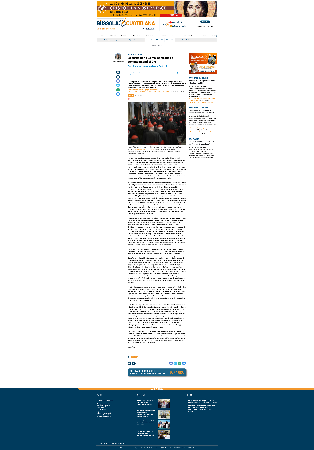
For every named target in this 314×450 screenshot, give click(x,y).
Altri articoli (157, 388)
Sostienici (149, 36)
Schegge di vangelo (111, 40)
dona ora (205, 22)
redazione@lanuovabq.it (104, 413)
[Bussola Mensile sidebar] (203, 63)
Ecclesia (160, 45)
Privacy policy (101, 443)
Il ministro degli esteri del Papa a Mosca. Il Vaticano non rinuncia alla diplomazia (146, 413)
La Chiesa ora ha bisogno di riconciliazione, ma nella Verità (201, 111)
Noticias (179, 26)
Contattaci (203, 36)
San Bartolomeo (188, 40)
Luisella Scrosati (118, 62)
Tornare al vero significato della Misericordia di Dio (202, 81)
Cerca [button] (213, 36)
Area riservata (187, 36)
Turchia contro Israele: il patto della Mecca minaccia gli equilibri (146, 402)
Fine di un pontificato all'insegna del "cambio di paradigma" (202, 143)
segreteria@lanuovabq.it (104, 415)
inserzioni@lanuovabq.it (104, 416)
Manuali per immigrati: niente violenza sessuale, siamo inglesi (145, 433)
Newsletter (205, 26)
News (177, 22)
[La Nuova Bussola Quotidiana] (126, 24)
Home (102, 36)
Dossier (163, 36)
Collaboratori (135, 36)
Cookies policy (110, 443)
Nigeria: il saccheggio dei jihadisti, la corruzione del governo (146, 423)
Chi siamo (113, 36)
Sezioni (123, 36)
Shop (173, 36)
